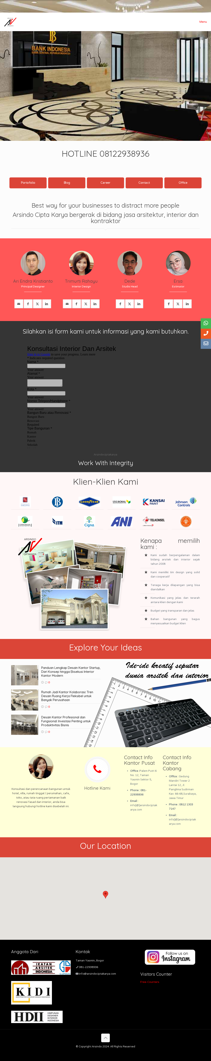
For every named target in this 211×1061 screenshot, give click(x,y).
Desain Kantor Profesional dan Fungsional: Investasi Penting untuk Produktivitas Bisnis (66, 721)
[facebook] (28, 303)
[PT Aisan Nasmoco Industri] (121, 521)
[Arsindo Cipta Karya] (10, 22)
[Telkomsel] (154, 521)
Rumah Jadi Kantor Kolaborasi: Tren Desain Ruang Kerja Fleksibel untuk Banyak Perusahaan (67, 696)
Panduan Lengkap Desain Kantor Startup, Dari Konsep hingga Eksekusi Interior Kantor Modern (70, 672)
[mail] (18, 303)
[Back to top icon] (105, 1038)
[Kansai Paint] (154, 502)
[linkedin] (46, 303)
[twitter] (37, 303)
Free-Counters (149, 982)
